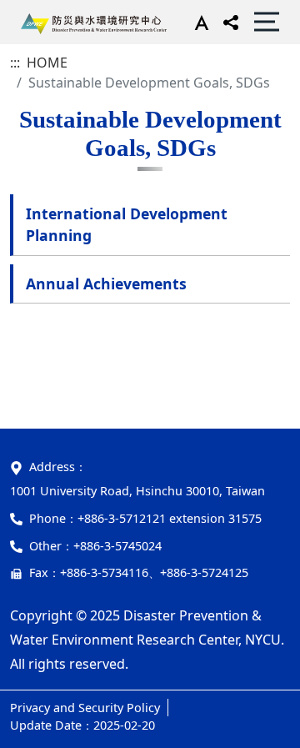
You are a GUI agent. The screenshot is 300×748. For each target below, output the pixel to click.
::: (15, 62)
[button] (197, 21)
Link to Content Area (64, 10)
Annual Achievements (106, 284)
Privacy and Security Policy (85, 707)
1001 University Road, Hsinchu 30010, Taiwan (137, 491)
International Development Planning (127, 224)
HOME (47, 62)
